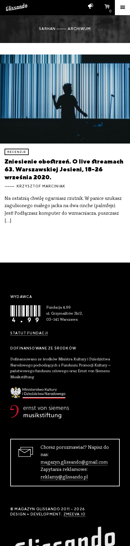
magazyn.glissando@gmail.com (74, 462)
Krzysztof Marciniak (41, 186)
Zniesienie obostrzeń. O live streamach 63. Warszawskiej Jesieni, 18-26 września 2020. (64, 169)
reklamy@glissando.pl (64, 477)
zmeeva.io (74, 514)
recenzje (16, 152)
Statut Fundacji (29, 333)
